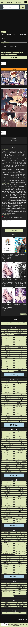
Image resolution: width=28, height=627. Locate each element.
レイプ (20, 347)
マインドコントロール (7, 371)
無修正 (20, 589)
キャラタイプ (10, 322)
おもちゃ (20, 517)
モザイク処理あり (20, 583)
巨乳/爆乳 (20, 402)
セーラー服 (20, 444)
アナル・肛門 (20, 486)
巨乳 (7, 381)
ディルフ (7, 421)
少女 (20, 394)
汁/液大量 (20, 522)
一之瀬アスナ (20, 560)
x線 (7, 343)
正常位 (20, 515)
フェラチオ (7, 486)
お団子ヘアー (20, 463)
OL (20, 415)
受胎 (20, 364)
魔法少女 (20, 455)
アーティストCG (20, 587)
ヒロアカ (20, 549)
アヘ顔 (20, 498)
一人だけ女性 (19, 52)
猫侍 (20, 569)
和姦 (7, 351)
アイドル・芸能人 (20, 534)
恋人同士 (20, 362)
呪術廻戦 (20, 562)
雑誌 (7, 585)
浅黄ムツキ (7, 573)
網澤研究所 (7, 606)
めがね (20, 436)
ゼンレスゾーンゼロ (20, 547)
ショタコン (20, 341)
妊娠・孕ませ (7, 355)
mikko (13, 52)
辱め (7, 336)
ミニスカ (20, 457)
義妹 (20, 469)
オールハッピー (20, 536)
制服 (7, 432)
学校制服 (7, 436)
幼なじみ (7, 347)
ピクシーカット (20, 465)
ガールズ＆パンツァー (6, 52)
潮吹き (7, 488)
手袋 (20, 442)
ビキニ (7, 450)
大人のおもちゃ (7, 513)
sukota (7, 602)
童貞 (20, 351)
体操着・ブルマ (20, 452)
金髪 (7, 409)
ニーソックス (20, 446)
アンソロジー (7, 587)
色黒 (7, 390)
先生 (7, 442)
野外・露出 (7, 492)
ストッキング (7, 434)
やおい (7, 338)
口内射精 (20, 509)
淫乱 (7, 366)
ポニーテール (7, 406)
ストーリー (4, 322)
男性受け (20, 359)
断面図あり (7, 519)
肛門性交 (7, 494)
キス (20, 513)
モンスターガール (7, 549)
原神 (7, 544)
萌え (7, 415)
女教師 (20, 450)
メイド (7, 413)
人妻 (7, 461)
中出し (7, 482)
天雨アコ (7, 560)
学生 (7, 394)
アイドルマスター (7, 536)
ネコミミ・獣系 (20, 448)
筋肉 (20, 419)
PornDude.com (22, 620)
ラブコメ (7, 362)
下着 (7, 457)
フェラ (20, 482)
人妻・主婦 (20, 383)
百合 (7, 359)
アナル (20, 484)
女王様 (20, 370)
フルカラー (7, 583)
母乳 (20, 353)
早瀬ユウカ (7, 564)
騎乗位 (20, 490)
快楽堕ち (20, 343)
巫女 (7, 463)
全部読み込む (14, 375)
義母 (7, 465)
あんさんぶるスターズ (7, 553)
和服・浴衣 (7, 446)
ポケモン (20, 544)
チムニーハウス (20, 604)
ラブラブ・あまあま (20, 331)
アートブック (7, 594)
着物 (20, 471)
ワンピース (7, 556)
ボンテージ (7, 438)
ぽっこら (7, 604)
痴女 (7, 353)
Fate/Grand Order (7, 538)
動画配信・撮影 (7, 591)
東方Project (7, 542)
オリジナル (7, 532)
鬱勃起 (20, 613)
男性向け (7, 329)
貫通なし (20, 368)
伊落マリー (7, 566)
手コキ (20, 496)
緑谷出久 (20, 571)
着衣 (7, 498)
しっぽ (7, 417)
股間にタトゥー (20, 467)
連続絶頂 (20, 507)
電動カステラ (20, 606)
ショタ (20, 345)
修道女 (7, 467)
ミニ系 (20, 398)
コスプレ (7, 511)
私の (8, 54)
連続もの (7, 589)
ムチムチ (7, 396)
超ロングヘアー (20, 406)
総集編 (20, 594)
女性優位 (20, 349)
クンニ (7, 496)
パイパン (7, 385)
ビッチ (7, 392)
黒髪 (7, 402)
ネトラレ (7, 349)
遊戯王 (7, 551)
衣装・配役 (17, 322)
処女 (7, 383)
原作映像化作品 (7, 596)
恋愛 (20, 355)
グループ (20, 432)
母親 (20, 409)
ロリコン (20, 385)
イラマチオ (7, 505)
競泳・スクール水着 (7, 444)
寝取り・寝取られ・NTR (7, 334)
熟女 (20, 357)
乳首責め (7, 501)
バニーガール (7, 452)
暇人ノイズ (20, 602)
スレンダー (20, 400)
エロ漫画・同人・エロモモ (14, 2)
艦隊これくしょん (20, 542)
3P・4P (20, 488)
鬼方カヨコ (7, 571)
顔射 (7, 509)
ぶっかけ (7, 490)
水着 (7, 440)
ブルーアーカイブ (20, 532)
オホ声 (20, 511)
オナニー (20, 492)
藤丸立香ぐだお (20, 551)
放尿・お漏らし (20, 519)
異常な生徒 (7, 540)
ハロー (7, 534)
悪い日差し (3, 54)
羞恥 (7, 507)
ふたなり (20, 392)
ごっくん (20, 505)
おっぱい (20, 381)
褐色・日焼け (7, 404)
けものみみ (20, 434)
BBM (7, 364)
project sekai (20, 573)
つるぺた (7, 398)
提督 (20, 556)
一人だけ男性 (7, 341)
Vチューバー (20, 413)
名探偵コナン (7, 569)
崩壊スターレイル (7, 562)
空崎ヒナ (20, 564)
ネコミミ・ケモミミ (20, 461)
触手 (20, 503)
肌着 (20, 459)
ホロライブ (20, 538)
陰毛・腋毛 (20, 404)
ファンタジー (20, 336)
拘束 (20, 494)
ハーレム (20, 501)
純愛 (20, 338)
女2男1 (7, 357)
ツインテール (14, 54)
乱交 (7, 503)
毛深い (7, 419)
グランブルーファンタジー (20, 553)
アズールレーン (20, 558)
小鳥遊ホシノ (20, 566)
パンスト (7, 448)
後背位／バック (7, 517)
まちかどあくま (20, 540)
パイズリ (7, 484)
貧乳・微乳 (7, 388)
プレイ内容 (24, 322)
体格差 (20, 411)
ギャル (20, 388)
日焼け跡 (7, 469)
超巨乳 (20, 417)
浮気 (7, 368)
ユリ (20, 366)
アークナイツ (7, 558)
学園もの (20, 333)
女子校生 (20, 438)
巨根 (7, 411)
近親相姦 (7, 345)
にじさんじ (7, 547)
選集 (20, 591)
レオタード (7, 471)
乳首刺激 (7, 522)
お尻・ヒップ (20, 396)
